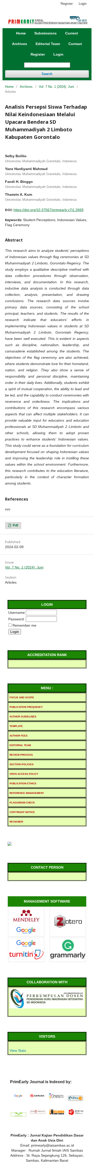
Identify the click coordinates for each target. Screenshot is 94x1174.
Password (16, 619)
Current (71, 33)
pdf (15, 525)
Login (58, 54)
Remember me (24, 625)
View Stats (18, 1050)
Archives (19, 44)
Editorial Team (48, 44)
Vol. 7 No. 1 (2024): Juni (56, 87)
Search (47, 74)
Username (16, 613)
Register (38, 54)
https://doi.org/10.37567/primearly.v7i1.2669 (48, 210)
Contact (75, 44)
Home (21, 33)
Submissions (45, 33)
